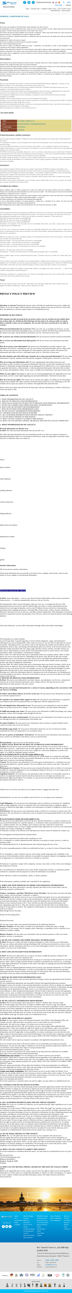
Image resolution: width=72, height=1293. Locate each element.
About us (67, 1216)
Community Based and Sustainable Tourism (29, 1231)
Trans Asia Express (42, 1223)
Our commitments (18, 1219)
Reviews (66, 1223)
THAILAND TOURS (35, 9)
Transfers (17, 1225)
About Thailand (55, 1216)
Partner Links (66, 1226)
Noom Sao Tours (42, 1220)
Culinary (26, 1218)
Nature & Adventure (26, 1221)
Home (16, 1216)
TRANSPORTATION (55, 11)
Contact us (67, 1229)
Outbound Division (43, 2)
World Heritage (28, 1216)
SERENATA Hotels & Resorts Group (42, 1217)
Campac (39, 1235)
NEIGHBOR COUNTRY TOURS (49, 9)
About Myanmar (55, 1220)
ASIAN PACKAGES (66, 11)
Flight (16, 1223)
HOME (27, 9)
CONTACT (68, 5)
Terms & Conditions (67, 1219)
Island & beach (28, 1238)
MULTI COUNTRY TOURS (64, 9)
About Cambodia (55, 1218)
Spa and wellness (28, 1235)
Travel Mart (40, 1233)
